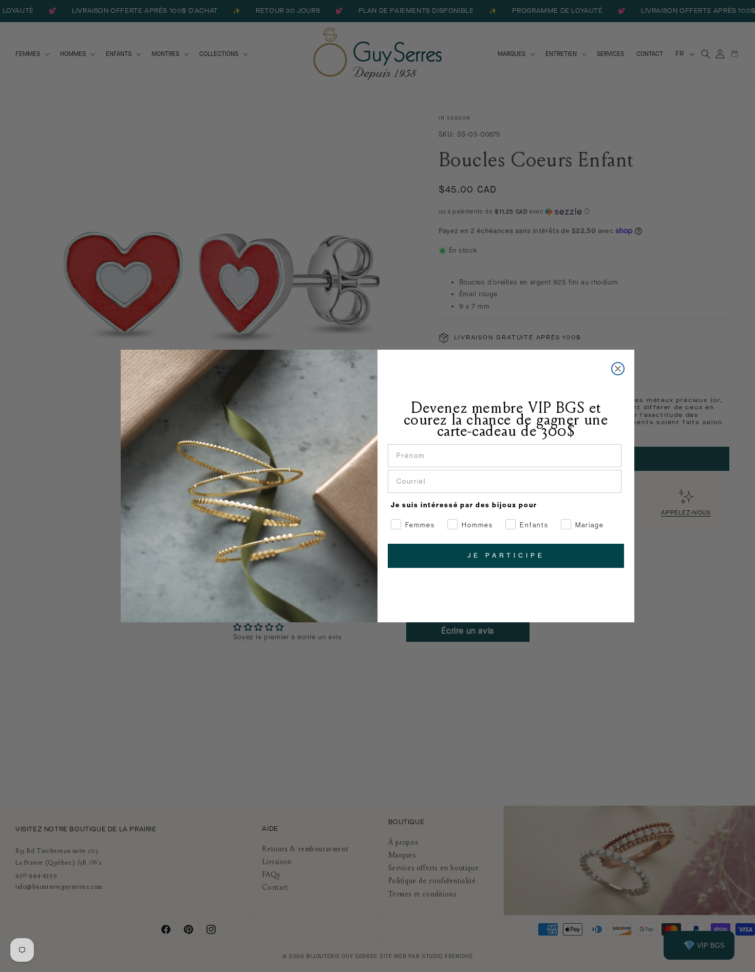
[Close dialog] (618, 369)
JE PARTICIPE (506, 555)
